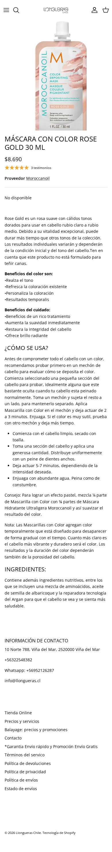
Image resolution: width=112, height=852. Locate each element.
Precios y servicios (22, 721)
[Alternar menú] (6, 10)
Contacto (13, 738)
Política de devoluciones (28, 763)
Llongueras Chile (28, 833)
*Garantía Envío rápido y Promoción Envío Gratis (51, 746)
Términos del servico (25, 754)
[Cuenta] (93, 10)
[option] (56, 76)
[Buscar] (19, 10)
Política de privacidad (25, 771)
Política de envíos (21, 780)
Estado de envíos (21, 788)
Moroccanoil (38, 178)
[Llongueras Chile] (56, 10)
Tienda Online (18, 712)
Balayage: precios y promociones (36, 729)
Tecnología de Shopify (59, 833)
